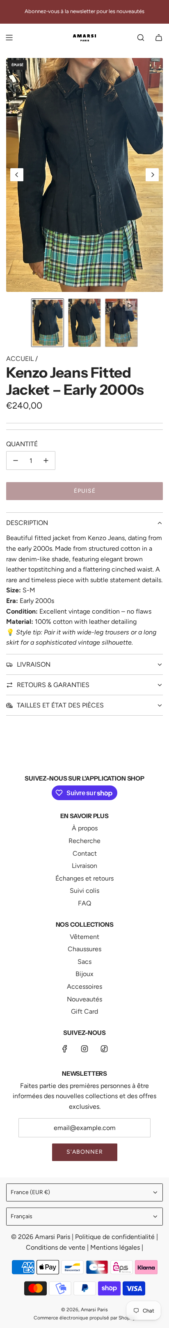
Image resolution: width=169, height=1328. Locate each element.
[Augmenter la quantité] (46, 460)
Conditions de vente (56, 1247)
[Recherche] (141, 38)
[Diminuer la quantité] (16, 460)
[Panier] (159, 38)
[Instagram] (84, 1049)
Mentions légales (116, 1247)
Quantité (22, 444)
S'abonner (84, 1151)
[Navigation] (9, 38)
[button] (16, 174)
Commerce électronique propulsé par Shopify (84, 1318)
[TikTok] (104, 1049)
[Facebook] (65, 1049)
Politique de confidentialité (115, 1237)
